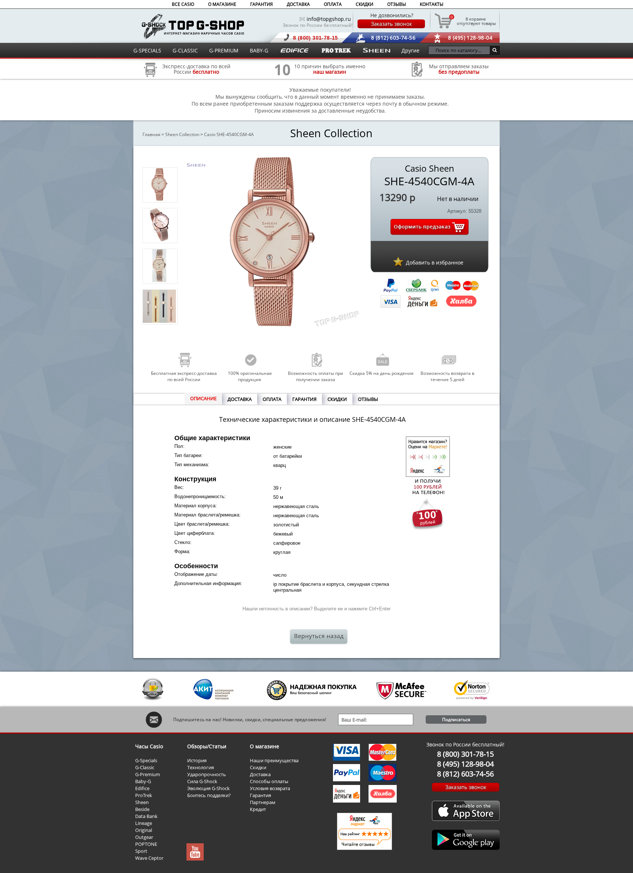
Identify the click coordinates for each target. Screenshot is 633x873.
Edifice (142, 788)
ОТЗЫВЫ (396, 4)
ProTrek (143, 795)
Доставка (260, 774)
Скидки (258, 767)
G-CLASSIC (185, 50)
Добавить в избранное (434, 262)
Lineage (143, 823)
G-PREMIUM (223, 50)
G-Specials (146, 760)
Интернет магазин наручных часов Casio (193, 26)
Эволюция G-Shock (208, 788)
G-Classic (144, 767)
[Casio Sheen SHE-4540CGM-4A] (159, 198)
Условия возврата (270, 788)
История (197, 760)
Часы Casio (149, 746)
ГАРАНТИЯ (261, 4)
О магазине (264, 746)
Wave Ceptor (149, 858)
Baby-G (143, 781)
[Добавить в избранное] (398, 261)
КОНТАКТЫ (431, 4)
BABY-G (259, 50)
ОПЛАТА (333, 4)
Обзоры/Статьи (206, 746)
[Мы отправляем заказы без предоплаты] (417, 75)
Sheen (142, 802)
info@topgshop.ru (329, 18)
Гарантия (260, 795)
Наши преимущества (274, 760)
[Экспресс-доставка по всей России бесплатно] (150, 79)
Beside (142, 809)
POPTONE (146, 844)
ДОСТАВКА (298, 4)
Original (143, 830)
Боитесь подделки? (209, 795)
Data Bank (146, 816)
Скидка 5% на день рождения (381, 373)
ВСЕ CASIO (183, 4)
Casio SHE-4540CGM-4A (229, 134)
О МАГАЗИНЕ (222, 4)
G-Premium (147, 774)
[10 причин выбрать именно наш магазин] (282, 79)
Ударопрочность (206, 774)
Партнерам (262, 802)
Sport (141, 851)
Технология (200, 767)
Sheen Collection (182, 134)
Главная (151, 134)
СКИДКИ (364, 4)
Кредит (258, 809)
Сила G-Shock (202, 781)
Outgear (144, 837)
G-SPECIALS (147, 50)
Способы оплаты (269, 781)
